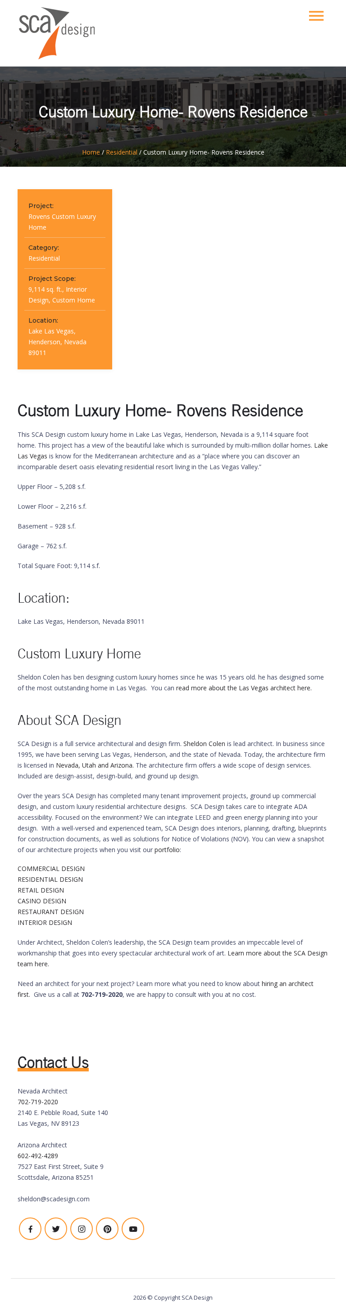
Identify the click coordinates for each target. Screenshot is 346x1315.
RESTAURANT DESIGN (51, 911)
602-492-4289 (38, 1155)
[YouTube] (133, 1228)
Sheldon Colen (204, 743)
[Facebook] (30, 1228)
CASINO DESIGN (42, 901)
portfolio (167, 849)
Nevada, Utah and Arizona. (95, 765)
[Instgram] (81, 1228)
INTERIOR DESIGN (45, 922)
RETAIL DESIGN (41, 890)
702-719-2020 (38, 1101)
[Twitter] (56, 1228)
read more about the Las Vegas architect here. (244, 688)
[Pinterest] (107, 1228)
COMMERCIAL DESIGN (51, 868)
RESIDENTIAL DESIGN (50, 879)
